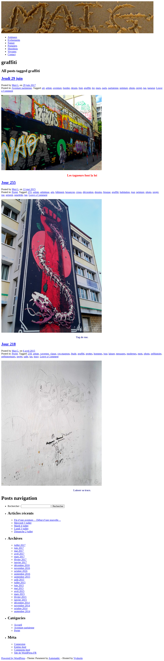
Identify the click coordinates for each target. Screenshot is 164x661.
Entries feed (20, 647)
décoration (88, 192)
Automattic (54, 658)
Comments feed (22, 650)
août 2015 (19, 579)
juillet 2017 (19, 545)
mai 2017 (19, 551)
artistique (44, 192)
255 (30, 192)
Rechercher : (14, 506)
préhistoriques (8, 356)
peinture (124, 88)
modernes (131, 353)
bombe (66, 88)
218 (30, 353)
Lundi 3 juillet (21, 528)
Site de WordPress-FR (25, 652)
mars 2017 (19, 556)
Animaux (12, 37)
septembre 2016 (22, 574)
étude (73, 353)
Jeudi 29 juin (12, 78)
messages (120, 353)
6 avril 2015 (29, 350)
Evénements (14, 40)
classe (53, 353)
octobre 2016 (20, 571)
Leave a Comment (38, 195)
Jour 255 (8, 182)
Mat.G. (15, 85)
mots (140, 353)
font (81, 88)
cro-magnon (63, 353)
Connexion (19, 644)
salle (26, 356)
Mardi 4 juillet (21, 525)
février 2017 (20, 559)
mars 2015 (19, 594)
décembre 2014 (22, 602)
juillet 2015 (19, 582)
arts (52, 192)
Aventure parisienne (22, 88)
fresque (107, 192)
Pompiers (12, 45)
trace (36, 356)
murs (98, 88)
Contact (12, 54)
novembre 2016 (22, 568)
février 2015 (20, 597)
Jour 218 (8, 344)
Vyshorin (78, 658)
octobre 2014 (20, 608)
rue (2, 195)
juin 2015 (19, 585)
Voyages (12, 51)
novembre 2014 (22, 605)
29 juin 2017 (29, 85)
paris (104, 88)
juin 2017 (19, 548)
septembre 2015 (22, 576)
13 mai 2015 (29, 189)
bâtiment (59, 192)
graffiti (87, 88)
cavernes (44, 353)
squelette (18, 195)
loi (93, 88)
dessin (74, 88)
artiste (49, 88)
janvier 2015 (20, 599)
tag (144, 88)
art (43, 88)
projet (139, 88)
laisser (112, 353)
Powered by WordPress (13, 658)
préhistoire (156, 353)
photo (132, 88)
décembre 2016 (22, 565)
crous (79, 192)
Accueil (18, 624)
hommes (98, 353)
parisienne (113, 88)
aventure (57, 88)
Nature (11, 43)
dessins (98, 192)
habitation (125, 192)
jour (133, 192)
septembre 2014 (22, 611)
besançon (70, 192)
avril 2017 (19, 553)
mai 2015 (19, 588)
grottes (89, 353)
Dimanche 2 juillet (23, 531)
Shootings (13, 48)
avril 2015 (19, 591)
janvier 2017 (20, 562)
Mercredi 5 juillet (22, 523)
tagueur (151, 88)
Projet (15, 192)
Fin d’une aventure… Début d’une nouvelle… (37, 520)
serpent (9, 195)
